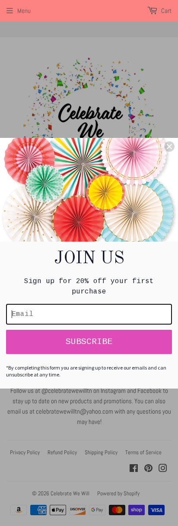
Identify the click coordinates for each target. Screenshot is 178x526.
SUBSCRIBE (89, 342)
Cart (166, 10)
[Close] (169, 146)
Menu (24, 10)
